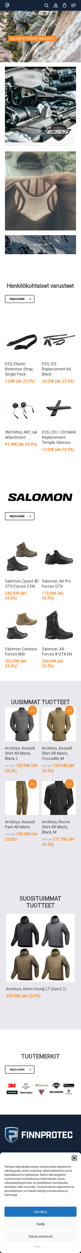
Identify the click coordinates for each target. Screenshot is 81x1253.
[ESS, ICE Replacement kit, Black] (59, 340)
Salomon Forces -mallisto (32, 38)
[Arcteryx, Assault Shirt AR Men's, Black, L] (22, 724)
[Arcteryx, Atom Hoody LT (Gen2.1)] (40, 948)
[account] (55, 5)
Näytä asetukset (41, 1236)
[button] (74, 1158)
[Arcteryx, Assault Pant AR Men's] (22, 798)
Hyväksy (40, 1212)
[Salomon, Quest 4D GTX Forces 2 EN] (22, 557)
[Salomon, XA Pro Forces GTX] (59, 557)
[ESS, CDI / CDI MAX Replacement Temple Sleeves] (59, 408)
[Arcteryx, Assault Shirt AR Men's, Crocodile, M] (59, 724)
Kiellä (41, 1224)
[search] (46, 5)
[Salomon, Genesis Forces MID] (22, 625)
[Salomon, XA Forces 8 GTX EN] (59, 625)
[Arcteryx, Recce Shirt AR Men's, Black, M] (59, 798)
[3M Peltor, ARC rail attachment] (22, 408)
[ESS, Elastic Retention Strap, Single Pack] (22, 340)
